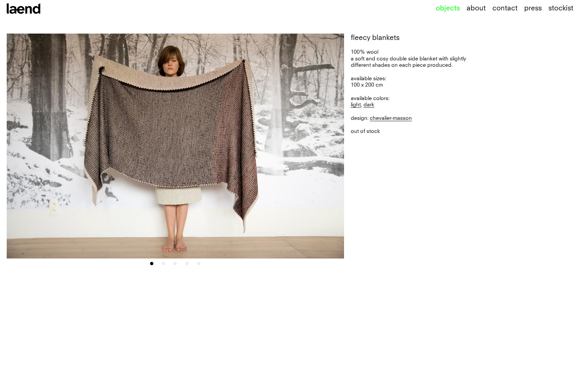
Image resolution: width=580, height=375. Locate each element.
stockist (560, 8)
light (356, 104)
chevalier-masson (391, 118)
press (533, 8)
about (476, 8)
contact (505, 8)
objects (448, 8)
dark (369, 104)
